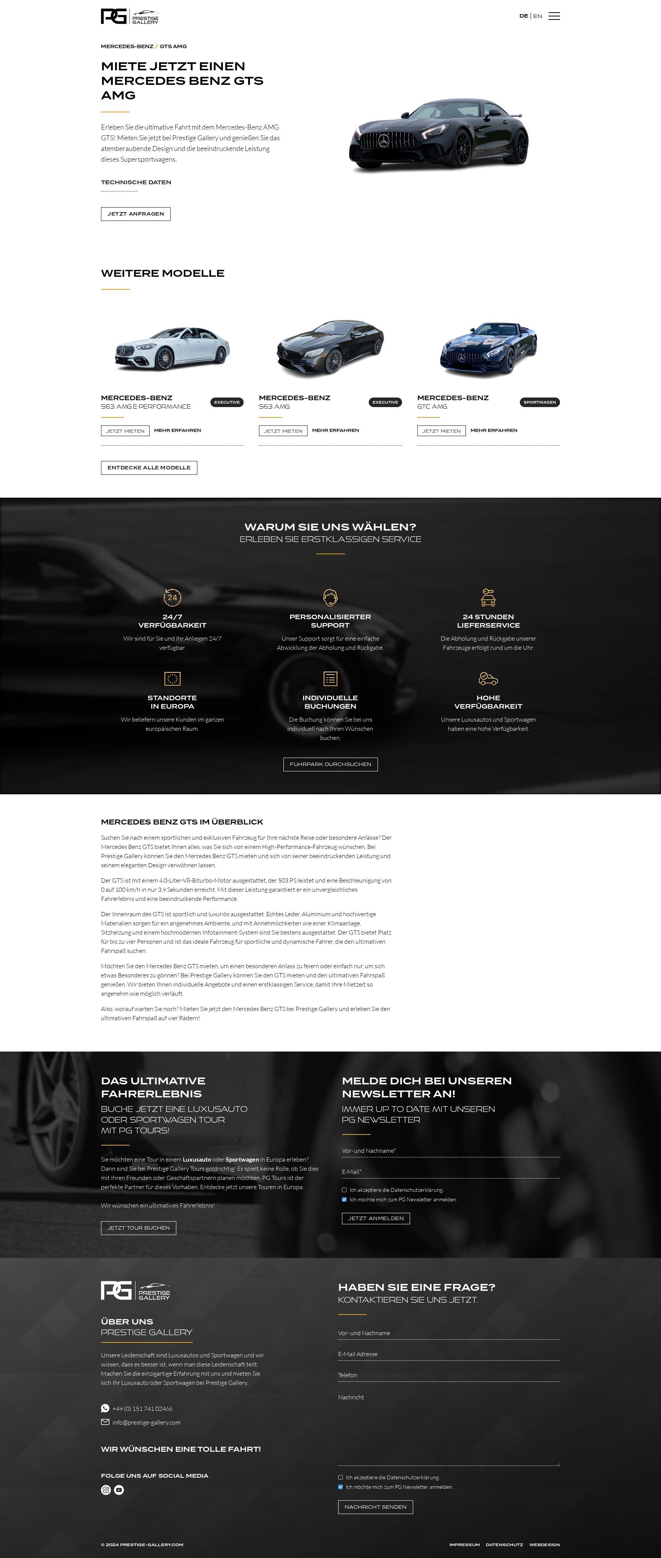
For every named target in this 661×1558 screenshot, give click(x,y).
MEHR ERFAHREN (177, 430)
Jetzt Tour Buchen (138, 1228)
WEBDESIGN (544, 1545)
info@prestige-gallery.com (146, 1422)
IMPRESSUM (464, 1545)
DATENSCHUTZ (504, 1545)
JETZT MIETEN (125, 431)
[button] (193, 187)
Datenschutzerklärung (417, 1189)
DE (523, 15)
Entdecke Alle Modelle (149, 467)
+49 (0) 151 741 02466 (142, 1408)
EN (537, 16)
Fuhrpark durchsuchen (330, 764)
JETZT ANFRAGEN (135, 214)
